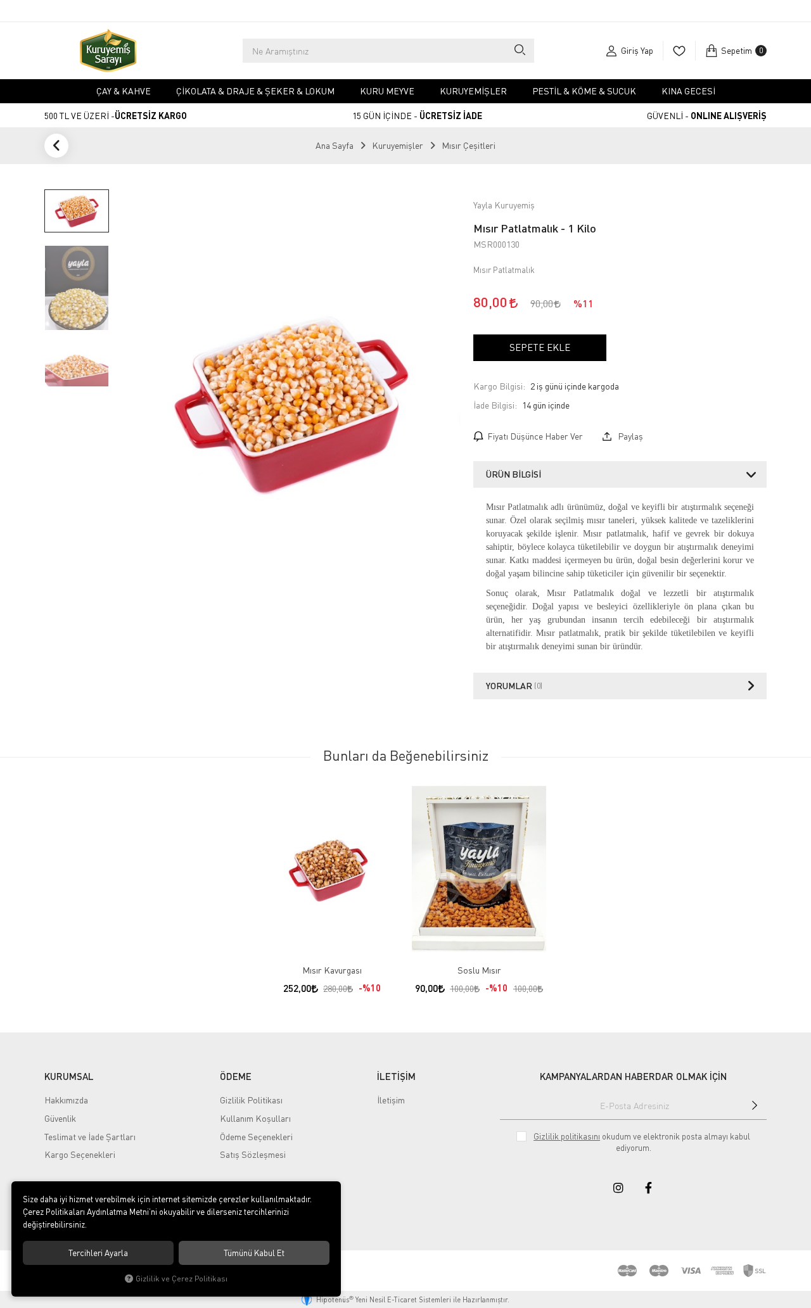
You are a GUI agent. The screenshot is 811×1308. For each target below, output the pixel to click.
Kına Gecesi (688, 91)
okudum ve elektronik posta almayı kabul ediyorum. (641, 1142)
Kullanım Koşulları (255, 1118)
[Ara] (519, 51)
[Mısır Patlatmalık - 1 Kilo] (291, 405)
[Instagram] (618, 1188)
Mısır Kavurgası (332, 970)
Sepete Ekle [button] (539, 347)
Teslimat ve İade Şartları (90, 1136)
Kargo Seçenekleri (79, 1154)
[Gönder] (755, 1105)
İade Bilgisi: (495, 405)
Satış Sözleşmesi (253, 1154)
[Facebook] (649, 1188)
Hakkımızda (66, 1100)
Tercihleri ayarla (98, 1253)
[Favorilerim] (679, 50)
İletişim (391, 1100)
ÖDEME (236, 1076)
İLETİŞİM (396, 1076)
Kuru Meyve (387, 91)
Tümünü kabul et (254, 1253)
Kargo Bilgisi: (499, 386)
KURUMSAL (69, 1076)
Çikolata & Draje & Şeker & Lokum (255, 91)
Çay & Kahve (123, 91)
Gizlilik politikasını (566, 1136)
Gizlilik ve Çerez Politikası (181, 1278)
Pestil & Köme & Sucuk (584, 91)
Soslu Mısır (479, 970)
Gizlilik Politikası (251, 1100)
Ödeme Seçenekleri (256, 1136)
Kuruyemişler (473, 91)
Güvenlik (60, 1118)
